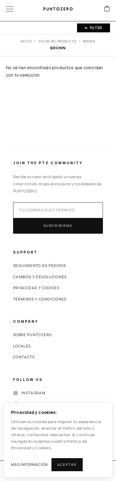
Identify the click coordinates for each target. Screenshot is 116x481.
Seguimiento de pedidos (39, 265)
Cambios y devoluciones (40, 276)
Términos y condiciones (40, 299)
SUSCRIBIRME (58, 225)
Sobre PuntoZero (32, 334)
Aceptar (67, 464)
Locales (22, 346)
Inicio (26, 41)
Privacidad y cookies (36, 287)
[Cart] (107, 9)
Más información (29, 464)
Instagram (33, 392)
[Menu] (9, 9)
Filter (96, 27)
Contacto (24, 357)
